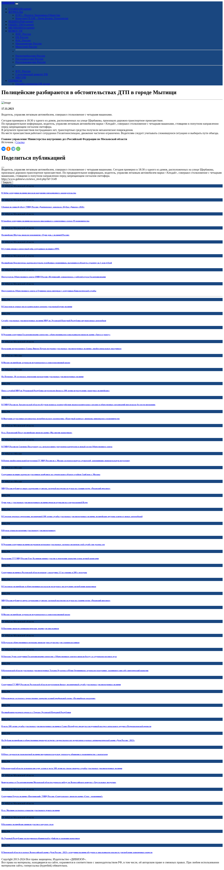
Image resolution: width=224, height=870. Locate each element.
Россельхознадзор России (30, 62)
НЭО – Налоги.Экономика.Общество (37, 15)
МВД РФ (20, 77)
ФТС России (23, 71)
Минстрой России (26, 46)
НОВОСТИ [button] (15, 30)
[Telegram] (13, 149)
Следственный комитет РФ (31, 74)
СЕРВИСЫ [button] (15, 80)
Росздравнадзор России (29, 58)
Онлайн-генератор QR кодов (32, 83)
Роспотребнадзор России (30, 55)
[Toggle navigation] (16, 3)
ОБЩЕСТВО (21, 24)
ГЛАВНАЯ (19, 8)
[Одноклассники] (8, 149)
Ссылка (19, 142)
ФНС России (23, 34)
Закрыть (7, 182)
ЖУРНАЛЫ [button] (15, 12)
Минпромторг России (28, 43)
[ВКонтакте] (3, 149)
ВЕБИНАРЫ (20, 21)
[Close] (2, 167)
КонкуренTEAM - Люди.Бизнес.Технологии (41, 18)
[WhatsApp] (18, 149)
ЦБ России (21, 37)
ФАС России (23, 40)
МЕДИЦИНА (21, 27)
